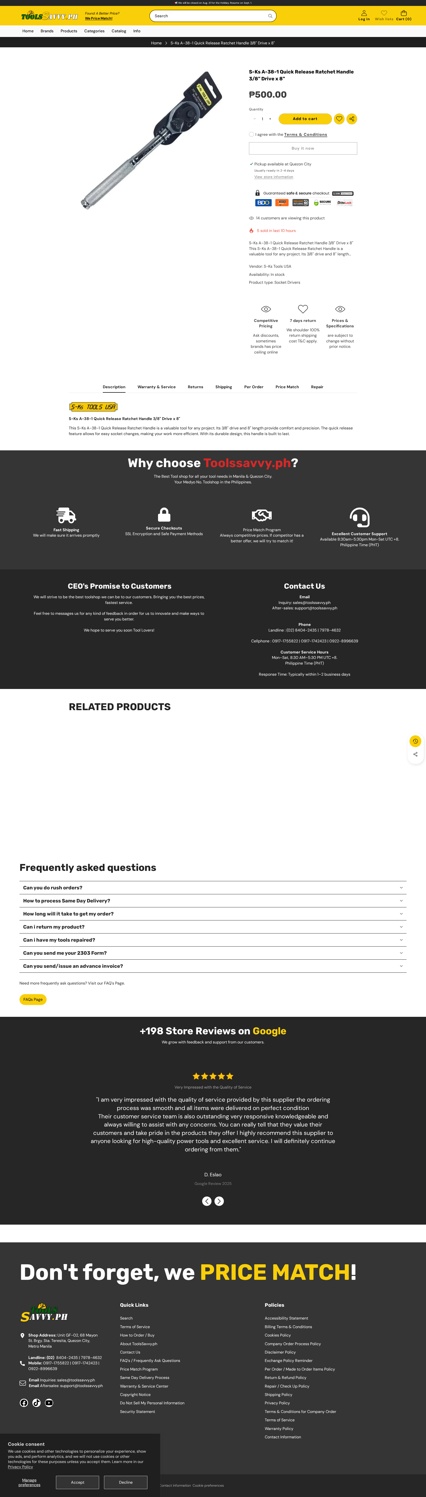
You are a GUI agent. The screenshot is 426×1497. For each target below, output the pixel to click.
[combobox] (213, 15)
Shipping (223, 386)
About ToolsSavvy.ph (138, 1343)
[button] (403, 15)
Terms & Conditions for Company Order (300, 1411)
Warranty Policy (279, 1428)
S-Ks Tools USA (277, 266)
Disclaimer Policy (280, 1352)
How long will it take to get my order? (68, 914)
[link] (384, 16)
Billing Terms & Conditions (288, 1326)
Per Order (254, 386)
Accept (77, 1482)
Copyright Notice (135, 1394)
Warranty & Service (157, 386)
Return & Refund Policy (285, 1377)
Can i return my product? (54, 927)
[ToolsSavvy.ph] (49, 15)
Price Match (287, 386)
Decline (126, 1482)
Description (114, 386)
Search (126, 1318)
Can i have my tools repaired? (59, 940)
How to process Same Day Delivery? (66, 901)
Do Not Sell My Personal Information (152, 1403)
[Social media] (415, 754)
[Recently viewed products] (415, 741)
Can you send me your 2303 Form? (65, 953)
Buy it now (303, 148)
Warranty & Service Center (144, 1386)
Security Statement (137, 1411)
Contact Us (130, 1352)
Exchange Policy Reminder (289, 1360)
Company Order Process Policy (293, 1343)
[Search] (270, 15)
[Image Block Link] (303, 198)
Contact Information (283, 1437)
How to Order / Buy (137, 1335)
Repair (317, 386)
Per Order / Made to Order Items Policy (300, 1369)
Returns (195, 386)
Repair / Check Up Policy (287, 1386)
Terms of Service (135, 1326)
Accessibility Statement (286, 1318)
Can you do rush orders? (52, 888)
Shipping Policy (278, 1394)
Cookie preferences (208, 1485)
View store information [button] (273, 177)
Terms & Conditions (305, 134)
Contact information (175, 1485)
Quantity (256, 109)
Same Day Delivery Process (144, 1377)
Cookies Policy (278, 1335)
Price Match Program (139, 1369)
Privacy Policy (20, 1466)
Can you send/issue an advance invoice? (73, 966)
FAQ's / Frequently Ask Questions (150, 1360)
